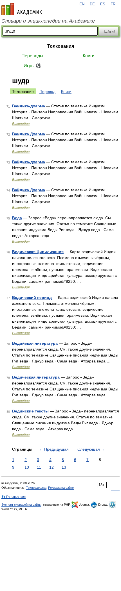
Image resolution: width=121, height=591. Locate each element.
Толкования (60, 46)
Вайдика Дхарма (28, 190)
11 (39, 467)
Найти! (108, 31)
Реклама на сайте (61, 487)
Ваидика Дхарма (28, 134)
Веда (17, 218)
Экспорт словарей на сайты (21, 504)
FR (113, 4)
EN (81, 4)
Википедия (21, 124)
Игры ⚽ (32, 65)
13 (64, 467)
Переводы (32, 55)
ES (102, 4)
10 (26, 467)
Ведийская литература (35, 343)
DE (92, 4)
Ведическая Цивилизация (38, 251)
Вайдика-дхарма (28, 162)
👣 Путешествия (13, 496)
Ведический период (32, 297)
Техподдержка (36, 487)
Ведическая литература (36, 377)
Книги (89, 55)
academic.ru (21, 9)
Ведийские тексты (30, 411)
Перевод (47, 91)
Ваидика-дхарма (28, 106)
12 (51, 467)
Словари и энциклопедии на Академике (48, 21)
